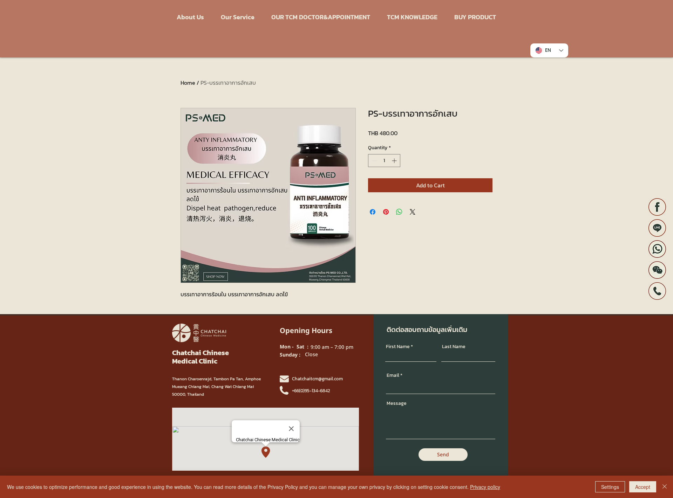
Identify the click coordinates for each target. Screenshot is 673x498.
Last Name (453, 346)
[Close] (664, 486)
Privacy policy (485, 486)
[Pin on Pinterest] (386, 212)
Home (188, 82)
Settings (610, 486)
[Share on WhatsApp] (399, 212)
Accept (642, 486)
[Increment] (394, 160)
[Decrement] (373, 160)
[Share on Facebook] (372, 212)
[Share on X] (412, 212)
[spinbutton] (384, 160)
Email (393, 375)
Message (397, 403)
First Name (398, 346)
